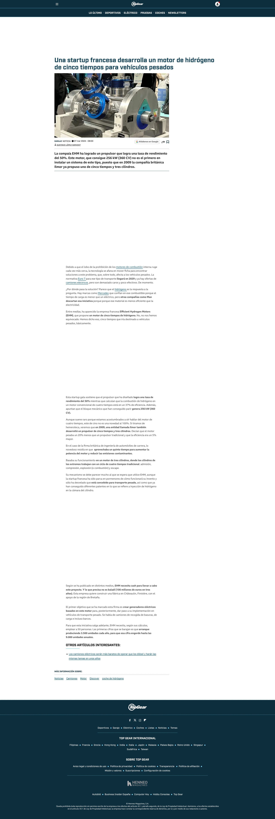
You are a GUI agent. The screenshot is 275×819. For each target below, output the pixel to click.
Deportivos (113, 12)
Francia (86, 744)
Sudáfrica (132, 749)
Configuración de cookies (157, 770)
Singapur (198, 744)
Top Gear (178, 794)
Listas (151, 727)
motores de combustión (129, 267)
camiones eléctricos (77, 283)
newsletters (177, 12)
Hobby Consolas (161, 794)
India (122, 744)
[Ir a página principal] (137, 4)
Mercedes (103, 293)
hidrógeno (121, 289)
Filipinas (74, 744)
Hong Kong (110, 744)
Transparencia (167, 766)
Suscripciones (132, 770)
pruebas (146, 12)
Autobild (96, 794)
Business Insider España (117, 794)
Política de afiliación (189, 766)
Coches (160, 12)
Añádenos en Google (148, 142)
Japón (141, 744)
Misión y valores (113, 770)
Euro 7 (82, 279)
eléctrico (130, 12)
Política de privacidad (121, 766)
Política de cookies (146, 766)
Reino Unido (183, 744)
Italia (131, 744)
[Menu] (57, 4)
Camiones (71, 678)
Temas (173, 727)
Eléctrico (128, 727)
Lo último (95, 12)
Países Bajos (166, 744)
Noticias (58, 678)
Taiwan (144, 749)
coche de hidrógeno (113, 678)
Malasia (152, 744)
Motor (83, 678)
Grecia (97, 744)
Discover (94, 678)
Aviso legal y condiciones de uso (89, 766)
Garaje (58, 141)
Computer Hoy (141, 794)
